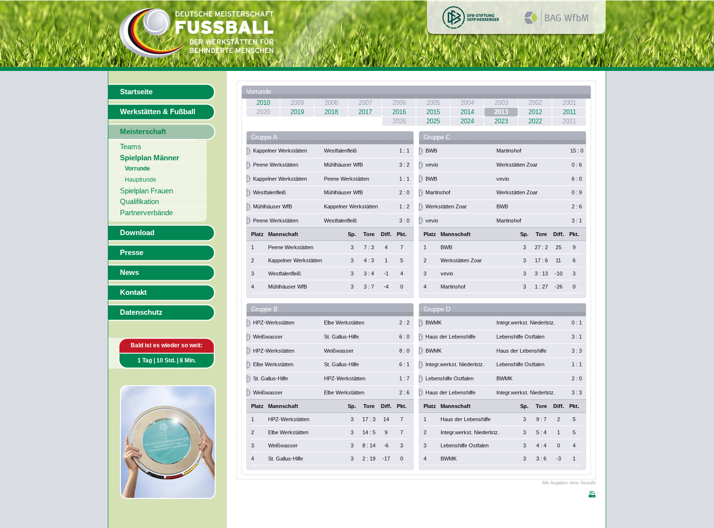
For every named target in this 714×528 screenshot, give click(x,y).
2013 (501, 112)
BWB (431, 150)
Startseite (136, 92)
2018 (331, 112)
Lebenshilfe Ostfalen (520, 337)
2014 (467, 112)
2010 (263, 102)
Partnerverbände (146, 213)
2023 (501, 121)
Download (137, 233)
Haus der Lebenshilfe (450, 337)
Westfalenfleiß (340, 150)
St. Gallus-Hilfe (341, 337)
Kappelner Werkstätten (280, 150)
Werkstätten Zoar (517, 165)
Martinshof (508, 150)
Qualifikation (139, 201)
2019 (297, 112)
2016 (399, 112)
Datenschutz (141, 312)
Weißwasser (268, 337)
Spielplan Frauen (146, 191)
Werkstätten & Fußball (157, 112)
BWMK (433, 322)
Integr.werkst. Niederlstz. (525, 322)
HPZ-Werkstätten (273, 322)
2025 (433, 121)
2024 (467, 121)
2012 (535, 112)
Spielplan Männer (149, 158)
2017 (365, 112)
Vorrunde (137, 168)
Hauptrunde (140, 179)
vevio (431, 165)
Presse (131, 252)
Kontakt (133, 292)
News (129, 272)
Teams (130, 147)
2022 (535, 121)
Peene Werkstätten (275, 165)
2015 (433, 112)
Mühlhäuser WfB (343, 165)
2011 (569, 112)
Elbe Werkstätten (344, 322)
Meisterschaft (143, 132)
